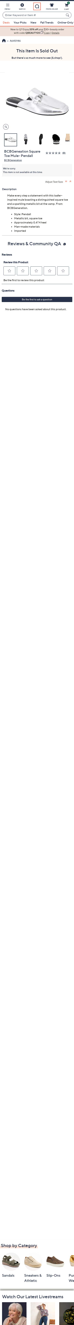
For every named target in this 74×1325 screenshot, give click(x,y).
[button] (7, 7)
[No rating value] (53, 153)
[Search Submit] (68, 15)
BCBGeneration (13, 160)
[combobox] (33, 15)
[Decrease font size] (70, 181)
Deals (6, 22)
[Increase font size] (66, 181)
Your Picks (20, 22)
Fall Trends (47, 22)
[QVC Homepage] (4, 41)
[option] (37, 31)
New (33, 22)
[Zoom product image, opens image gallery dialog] (5, 127)
